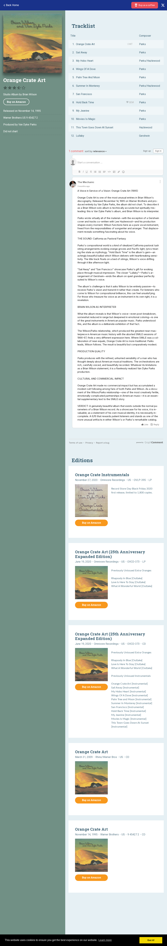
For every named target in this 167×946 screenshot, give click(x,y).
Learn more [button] (105, 940)
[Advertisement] (32, 165)
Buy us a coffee (146, 5)
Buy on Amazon (16, 101)
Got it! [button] (150, 940)
